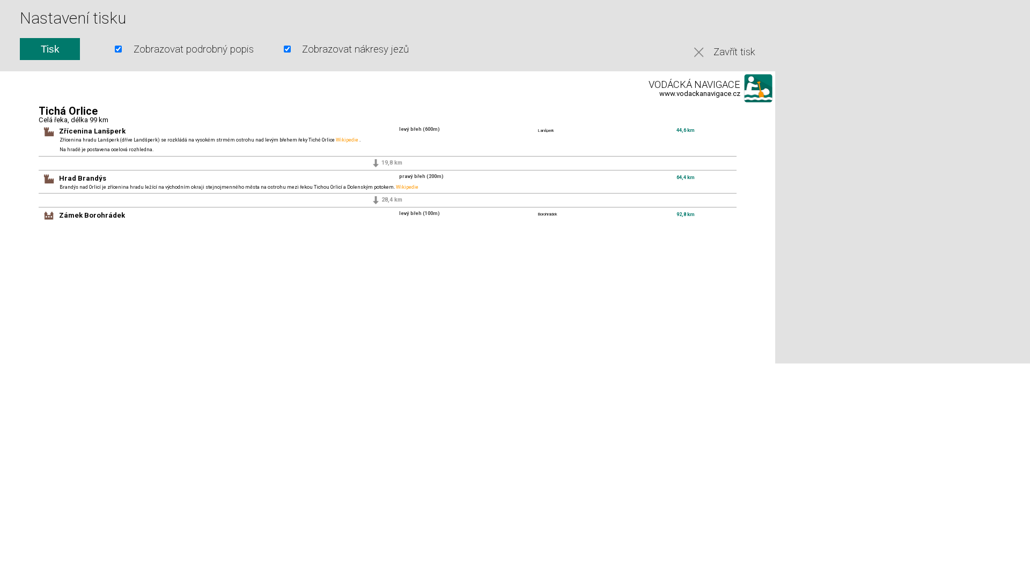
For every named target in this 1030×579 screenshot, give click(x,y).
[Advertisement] (876, 181)
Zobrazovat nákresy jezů (355, 49)
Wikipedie (347, 140)
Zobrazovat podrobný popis (194, 49)
